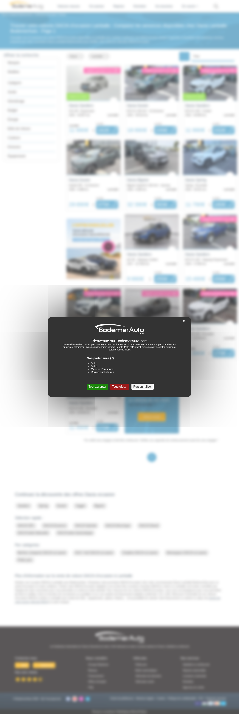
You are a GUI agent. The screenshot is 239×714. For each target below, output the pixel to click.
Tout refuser (120, 386)
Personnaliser (142, 386)
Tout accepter (97, 386)
